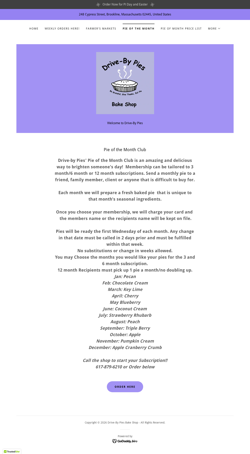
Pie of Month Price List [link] (181, 28)
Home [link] (33, 28)
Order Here (125, 386)
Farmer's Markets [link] (101, 28)
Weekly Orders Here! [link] (62, 28)
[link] (125, 83)
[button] (214, 28)
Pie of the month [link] (138, 28)
